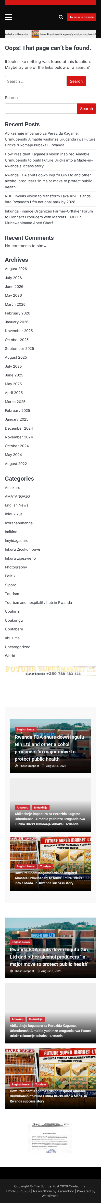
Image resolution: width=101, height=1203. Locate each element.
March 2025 (15, 402)
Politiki (10, 576)
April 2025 (14, 393)
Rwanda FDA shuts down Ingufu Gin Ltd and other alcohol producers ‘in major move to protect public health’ (48, 181)
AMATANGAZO (17, 496)
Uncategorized (17, 647)
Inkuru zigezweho (20, 558)
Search (11, 97)
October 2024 (17, 446)
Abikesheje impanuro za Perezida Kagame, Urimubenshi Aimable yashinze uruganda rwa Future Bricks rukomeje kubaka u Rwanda (50, 139)
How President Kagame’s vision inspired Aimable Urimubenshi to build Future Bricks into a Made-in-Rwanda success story (49, 160)
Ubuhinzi (12, 611)
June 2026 (14, 286)
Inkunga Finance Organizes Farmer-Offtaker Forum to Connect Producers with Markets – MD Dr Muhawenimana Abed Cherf (49, 217)
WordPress (50, 1196)
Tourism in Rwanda (82, 17)
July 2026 (13, 278)
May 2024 (13, 455)
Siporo (10, 585)
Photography (16, 567)
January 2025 (16, 419)
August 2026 (16, 269)
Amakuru (12, 487)
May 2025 (13, 384)
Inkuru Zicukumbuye (22, 549)
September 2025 (19, 348)
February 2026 (17, 313)
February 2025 (17, 410)
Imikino (11, 532)
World (10, 656)
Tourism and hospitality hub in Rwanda (38, 602)
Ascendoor (65, 1191)
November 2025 (19, 331)
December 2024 (19, 428)
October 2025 (17, 340)
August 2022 (16, 464)
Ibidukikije (14, 514)
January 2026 (16, 322)
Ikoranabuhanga (19, 523)
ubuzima (12, 638)
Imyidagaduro (16, 540)
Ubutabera (14, 629)
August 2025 (16, 357)
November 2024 (19, 437)
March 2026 (15, 304)
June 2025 (14, 375)
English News (16, 505)
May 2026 (13, 295)
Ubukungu (14, 620)
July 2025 (13, 366)
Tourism (12, 594)
